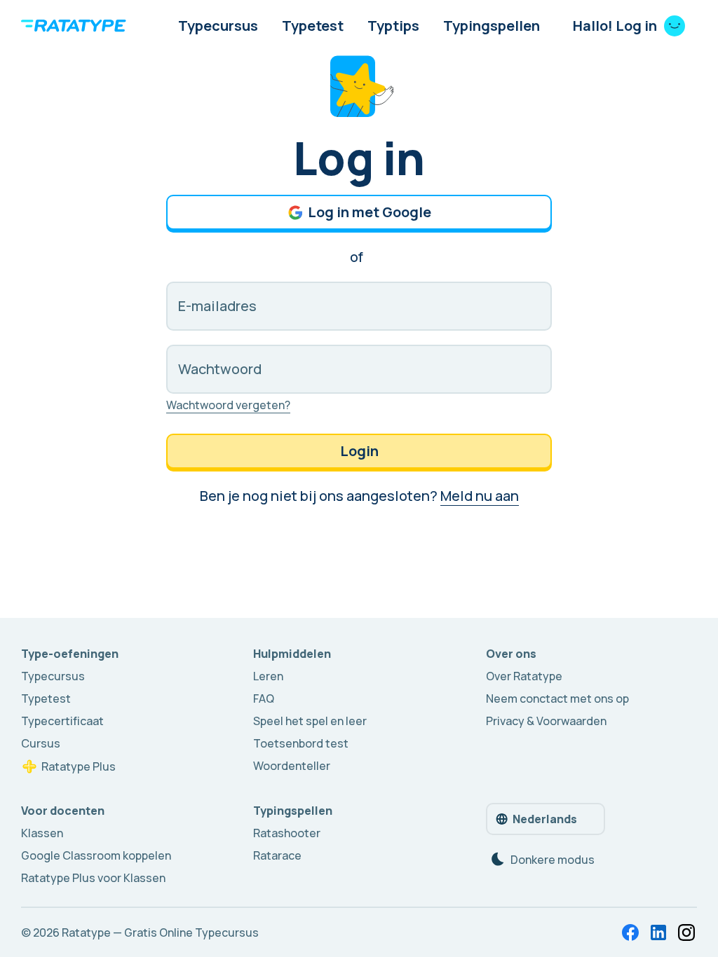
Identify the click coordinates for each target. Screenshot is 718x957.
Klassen (42, 833)
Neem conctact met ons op (557, 698)
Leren (268, 676)
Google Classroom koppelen (96, 855)
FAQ (263, 698)
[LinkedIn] (658, 932)
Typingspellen (491, 25)
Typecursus (218, 25)
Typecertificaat (62, 721)
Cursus (40, 743)
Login (359, 450)
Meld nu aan (479, 495)
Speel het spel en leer (310, 721)
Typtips (393, 25)
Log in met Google (369, 211)
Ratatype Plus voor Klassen (93, 878)
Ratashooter (286, 833)
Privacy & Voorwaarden (546, 721)
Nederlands (545, 819)
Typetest (313, 25)
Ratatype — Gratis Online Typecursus (160, 932)
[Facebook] (630, 932)
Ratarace (277, 855)
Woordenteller (291, 765)
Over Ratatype (524, 676)
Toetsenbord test (300, 743)
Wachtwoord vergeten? (228, 405)
